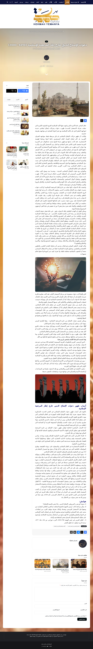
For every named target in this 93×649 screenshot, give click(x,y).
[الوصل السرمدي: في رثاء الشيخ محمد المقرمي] (25, 120)
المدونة (16, 2)
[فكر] (46, 16)
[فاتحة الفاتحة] (23, 149)
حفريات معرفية (74, 2)
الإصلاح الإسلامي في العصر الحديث (73, 526)
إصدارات (32, 2)
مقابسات (61, 2)
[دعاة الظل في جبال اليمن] (25, 126)
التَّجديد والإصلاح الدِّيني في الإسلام (59, 526)
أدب (55, 2)
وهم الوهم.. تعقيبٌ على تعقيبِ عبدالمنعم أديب (13, 131)
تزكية (42, 2)
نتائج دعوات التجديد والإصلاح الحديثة (42, 569)
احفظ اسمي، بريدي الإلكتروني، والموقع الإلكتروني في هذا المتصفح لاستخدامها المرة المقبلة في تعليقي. (65, 615)
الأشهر (26, 99)
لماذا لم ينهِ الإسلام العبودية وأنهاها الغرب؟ (14, 105)
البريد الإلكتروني (83, 609)
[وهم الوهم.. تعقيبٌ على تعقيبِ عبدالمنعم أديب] (25, 133)
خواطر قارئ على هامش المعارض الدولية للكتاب (12, 154)
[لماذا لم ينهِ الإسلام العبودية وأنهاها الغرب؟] (25, 107)
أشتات (37, 2)
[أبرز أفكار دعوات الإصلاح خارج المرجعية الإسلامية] (61, 563)
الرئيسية (83, 2)
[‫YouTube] (47, 646)
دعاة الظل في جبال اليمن (14, 124)
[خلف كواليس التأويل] (23, 163)
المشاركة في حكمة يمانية (46, 644)
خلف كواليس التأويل (24, 167)
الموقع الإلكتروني (56, 609)
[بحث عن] (7, 2)
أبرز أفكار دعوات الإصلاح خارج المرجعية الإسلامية (62, 570)
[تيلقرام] (44, 646)
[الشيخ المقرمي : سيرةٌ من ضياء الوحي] (25, 113)
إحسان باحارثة (46, 62)
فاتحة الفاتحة (26, 154)
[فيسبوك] (85, 120)
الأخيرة (17, 99)
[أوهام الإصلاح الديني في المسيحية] (79, 563)
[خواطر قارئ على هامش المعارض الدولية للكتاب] (11, 149)
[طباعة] (71, 532)
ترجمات (26, 2)
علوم (46, 2)
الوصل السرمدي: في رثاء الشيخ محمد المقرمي (13, 118)
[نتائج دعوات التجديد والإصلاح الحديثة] (42, 563)
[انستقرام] (45, 646)
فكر (67, 2)
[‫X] (81, 120)
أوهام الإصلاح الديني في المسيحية (80, 569)
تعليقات (8, 99)
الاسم (85, 603)
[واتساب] (42, 646)
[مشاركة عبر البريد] (74, 532)
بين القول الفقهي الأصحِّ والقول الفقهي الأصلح (12, 167)
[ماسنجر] (78, 532)
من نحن (21, 2)
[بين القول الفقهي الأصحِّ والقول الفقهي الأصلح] (11, 163)
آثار (50, 2)
